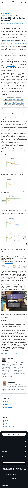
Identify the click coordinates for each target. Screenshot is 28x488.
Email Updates (7, 424)
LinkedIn (6, 421)
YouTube (6, 423)
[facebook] (4, 475)
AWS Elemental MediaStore (16, 43)
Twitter (6, 420)
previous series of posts (8, 40)
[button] (6, 8)
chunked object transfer (19, 44)
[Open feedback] (26, 244)
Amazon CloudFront (11, 65)
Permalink (17, 24)
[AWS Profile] (25, 2)
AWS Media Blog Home (8, 407)
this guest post (4, 277)
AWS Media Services (7, 402)
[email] (17, 475)
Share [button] (22, 24)
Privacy (3, 482)
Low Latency (13, 353)
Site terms (8, 482)
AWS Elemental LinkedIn (9, 426)
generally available (9, 262)
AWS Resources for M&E (8, 404)
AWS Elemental (7, 353)
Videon (17, 353)
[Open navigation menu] (2, 2)
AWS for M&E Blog (5, 13)
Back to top (13, 478)
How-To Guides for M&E (8, 406)
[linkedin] (6, 475)
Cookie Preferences (16, 482)
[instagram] (8, 475)
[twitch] (10, 475)
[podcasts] (15, 475)
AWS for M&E (6, 401)
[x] (2, 475)
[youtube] (13, 475)
